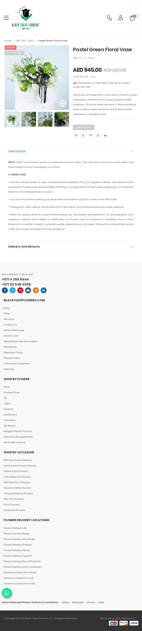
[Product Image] (37, 77)
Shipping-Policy (13, 352)
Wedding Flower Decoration (20, 341)
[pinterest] (36, 290)
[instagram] (20, 290)
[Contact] (109, 18)
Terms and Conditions (17, 363)
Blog (6, 308)
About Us (9, 319)
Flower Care (11, 336)
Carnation (10, 420)
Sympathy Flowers (15, 510)
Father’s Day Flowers (16, 471)
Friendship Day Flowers (17, 477)
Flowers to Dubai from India (20, 572)
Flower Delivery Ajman (17, 550)
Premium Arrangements (18, 437)
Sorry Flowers (12, 504)
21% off (10, 47)
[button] (6, 17)
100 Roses (9, 425)
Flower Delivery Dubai (16, 533)
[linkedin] (44, 290)
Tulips (7, 403)
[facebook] (5, 290)
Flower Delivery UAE (15, 528)
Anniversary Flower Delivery (20, 465)
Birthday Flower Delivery (18, 460)
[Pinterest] (91, 135)
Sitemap (9, 369)
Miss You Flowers (14, 499)
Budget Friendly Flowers (18, 431)
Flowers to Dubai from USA (19, 583)
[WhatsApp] (98, 135)
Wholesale (10, 347)
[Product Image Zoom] (62, 103)
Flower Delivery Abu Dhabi (19, 539)
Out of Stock (14, 52)
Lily (5, 398)
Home (7, 40)
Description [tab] (17, 151)
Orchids (8, 409)
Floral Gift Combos (15, 442)
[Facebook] (76, 135)
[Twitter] (83, 135)
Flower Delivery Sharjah (18, 544)
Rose (7, 387)
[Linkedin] (105, 135)
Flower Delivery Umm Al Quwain (22, 567)
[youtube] (28, 290)
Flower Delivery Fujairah (18, 556)
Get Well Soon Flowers (17, 482)
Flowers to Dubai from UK (18, 578)
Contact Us (10, 324)
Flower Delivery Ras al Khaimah (22, 561)
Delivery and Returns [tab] (24, 246)
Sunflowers (10, 414)
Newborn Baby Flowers (17, 488)
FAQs (7, 313)
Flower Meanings (14, 330)
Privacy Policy (12, 358)
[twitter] (13, 290)
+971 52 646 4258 (16, 284)
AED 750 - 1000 (24, 40)
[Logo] (25, 17)
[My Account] (120, 17)
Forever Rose (12, 392)
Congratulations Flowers (18, 493)
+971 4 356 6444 (15, 279)
